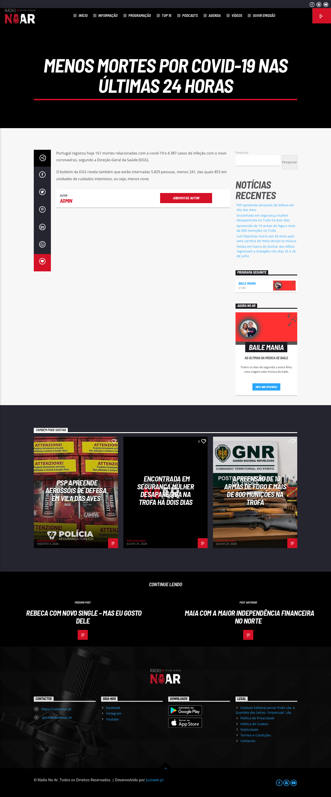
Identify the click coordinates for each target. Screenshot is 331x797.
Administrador (47, 540)
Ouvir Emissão (264, 15)
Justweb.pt (155, 779)
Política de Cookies (254, 724)
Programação (139, 15)
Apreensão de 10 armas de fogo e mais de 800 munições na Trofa (255, 490)
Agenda (215, 15)
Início (83, 15)
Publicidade (249, 729)
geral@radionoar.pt (56, 717)
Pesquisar (242, 152)
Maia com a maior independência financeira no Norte (249, 617)
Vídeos (236, 15)
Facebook (113, 708)
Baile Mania (247, 283)
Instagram (113, 713)
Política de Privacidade (257, 718)
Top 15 (166, 15)
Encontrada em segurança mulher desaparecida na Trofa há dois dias (165, 490)
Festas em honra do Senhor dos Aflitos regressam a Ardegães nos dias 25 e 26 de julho (266, 251)
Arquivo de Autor (186, 198)
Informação (108, 15)
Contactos (247, 741)
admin (66, 201)
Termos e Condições (255, 735)
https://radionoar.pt (56, 709)
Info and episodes (266, 387)
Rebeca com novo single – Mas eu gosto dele (83, 617)
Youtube (112, 719)
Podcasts (190, 15)
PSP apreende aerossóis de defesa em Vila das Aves (76, 490)
